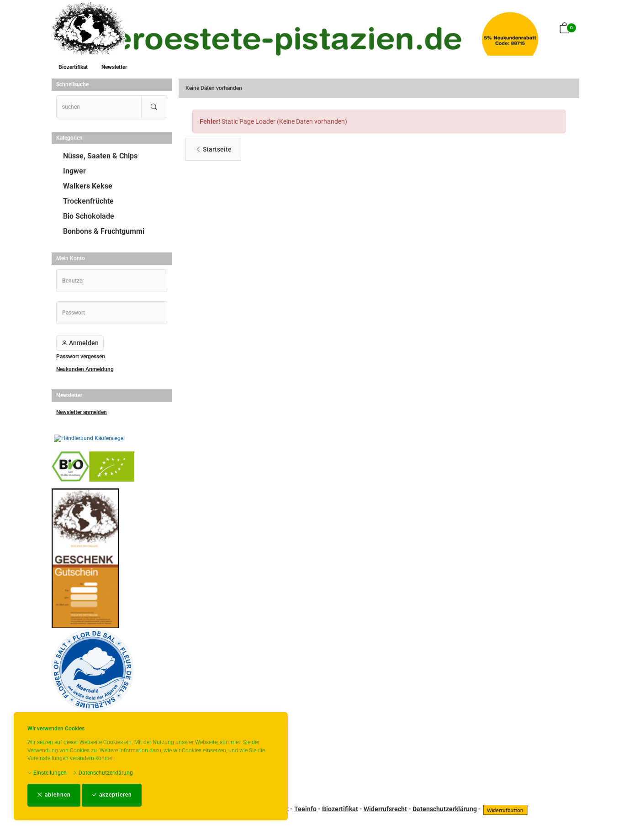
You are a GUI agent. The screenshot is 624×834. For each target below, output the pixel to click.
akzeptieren (114, 795)
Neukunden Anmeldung (85, 369)
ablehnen (57, 795)
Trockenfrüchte (88, 201)
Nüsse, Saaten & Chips (100, 156)
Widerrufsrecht (385, 809)
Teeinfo (305, 809)
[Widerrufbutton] (505, 809)
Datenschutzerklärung (105, 773)
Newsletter (114, 67)
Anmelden (83, 342)
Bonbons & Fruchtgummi (103, 231)
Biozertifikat (73, 67)
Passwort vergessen (80, 356)
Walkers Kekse (87, 186)
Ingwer (74, 171)
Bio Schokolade (88, 216)
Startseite (216, 149)
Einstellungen (49, 773)
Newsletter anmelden (81, 412)
